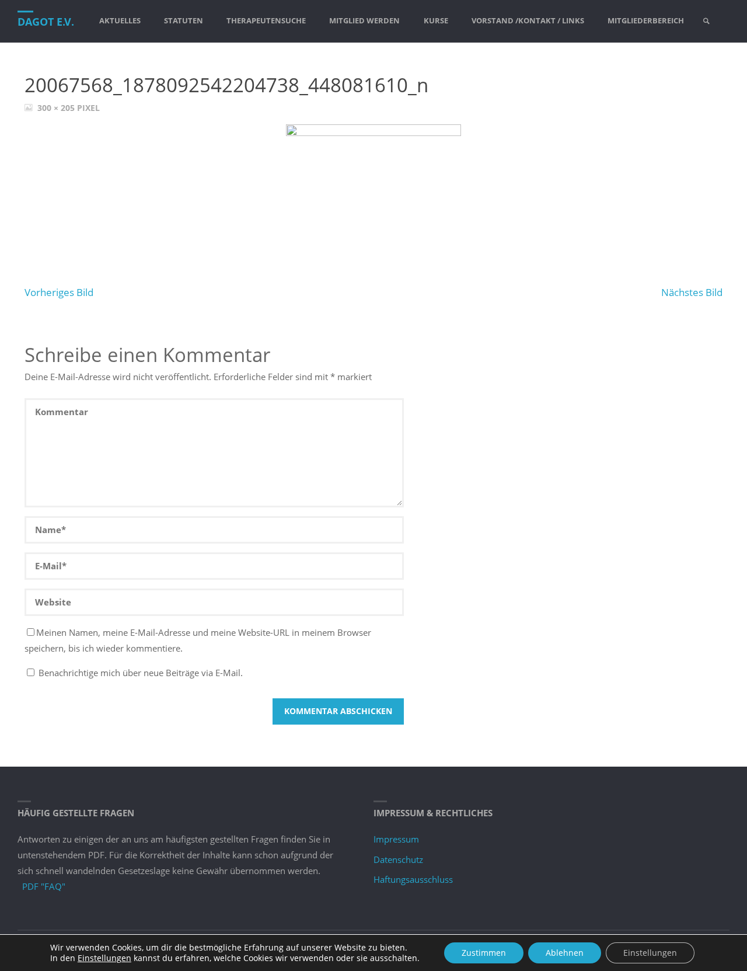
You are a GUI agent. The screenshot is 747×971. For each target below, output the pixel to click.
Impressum (396, 839)
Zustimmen (484, 952)
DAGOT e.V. (46, 22)
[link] (706, 21)
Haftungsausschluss (413, 879)
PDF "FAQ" (43, 886)
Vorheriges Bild (59, 292)
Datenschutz (398, 859)
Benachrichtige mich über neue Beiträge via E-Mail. (141, 672)
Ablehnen (565, 952)
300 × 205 (57, 108)
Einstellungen (104, 958)
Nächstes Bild (691, 292)
